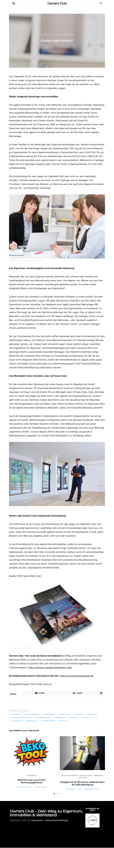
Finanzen (59, 34)
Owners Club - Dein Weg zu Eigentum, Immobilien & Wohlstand (46, 813)
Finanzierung (49, 714)
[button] (54, 793)
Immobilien (68, 34)
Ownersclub (32, 721)
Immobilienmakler (43, 717)
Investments (61, 717)
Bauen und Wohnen (69, 775)
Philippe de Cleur (24, 787)
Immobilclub (65, 714)
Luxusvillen (17, 721)
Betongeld (15, 714)
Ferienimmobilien (32, 714)
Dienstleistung (47, 34)
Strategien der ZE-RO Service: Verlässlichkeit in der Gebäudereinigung (82, 783)
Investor (74, 717)
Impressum (37, 820)
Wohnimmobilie (48, 721)
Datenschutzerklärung (56, 820)
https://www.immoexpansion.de (76, 675)
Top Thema (83, 778)
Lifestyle (86, 717)
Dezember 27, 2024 (91, 789)
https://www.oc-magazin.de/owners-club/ (50, 667)
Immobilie (79, 714)
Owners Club (57, 3)
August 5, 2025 (40, 787)
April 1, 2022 (49, 47)
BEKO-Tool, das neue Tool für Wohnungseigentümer (32, 781)
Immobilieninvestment (21, 717)
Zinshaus (63, 721)
